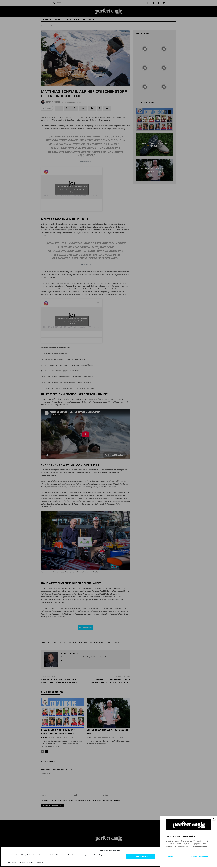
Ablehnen (169, 856)
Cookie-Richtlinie (11, 862)
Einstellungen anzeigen (199, 856)
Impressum (39, 862)
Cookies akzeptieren (140, 856)
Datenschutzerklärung (26, 862)
